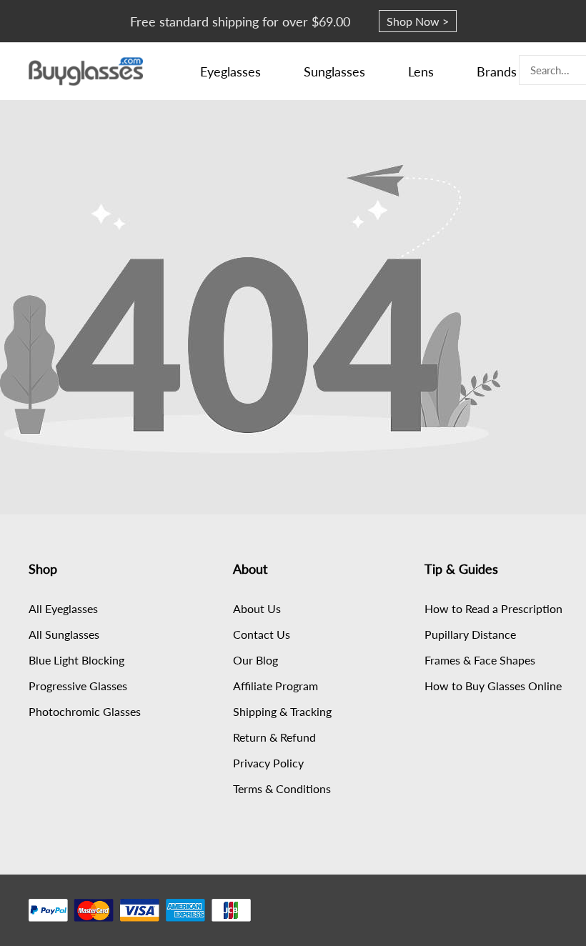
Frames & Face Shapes (479, 660)
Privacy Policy (268, 763)
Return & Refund (274, 737)
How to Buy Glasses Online (493, 685)
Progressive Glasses (78, 685)
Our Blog (255, 660)
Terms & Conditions (282, 788)
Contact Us (261, 634)
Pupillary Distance (470, 634)
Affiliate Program (275, 685)
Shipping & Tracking (282, 711)
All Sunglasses (64, 634)
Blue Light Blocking (76, 660)
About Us (257, 608)
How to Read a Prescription (493, 608)
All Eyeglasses (63, 608)
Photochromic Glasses (85, 711)
